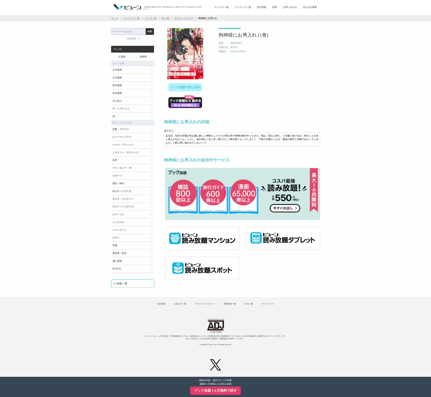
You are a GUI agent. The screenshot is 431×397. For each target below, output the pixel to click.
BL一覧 (165, 18)
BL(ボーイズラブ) (183, 18)
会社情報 (261, 7)
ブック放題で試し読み (185, 87)
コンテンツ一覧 (243, 7)
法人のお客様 (310, 7)
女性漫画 (117, 93)
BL (113, 116)
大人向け (117, 101)
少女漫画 (117, 77)
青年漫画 (117, 85)
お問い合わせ (290, 7)
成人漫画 (117, 261)
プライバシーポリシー (205, 304)
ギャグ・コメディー (123, 199)
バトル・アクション (123, 144)
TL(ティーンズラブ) (123, 206)
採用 (274, 7)
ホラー (116, 237)
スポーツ (117, 175)
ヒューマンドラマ (121, 137)
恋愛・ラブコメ (120, 129)
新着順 (143, 56)
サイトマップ (268, 304)
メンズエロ (118, 222)
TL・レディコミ (121, 108)
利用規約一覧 (230, 304)
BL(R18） (117, 268)
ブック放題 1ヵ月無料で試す (215, 390)
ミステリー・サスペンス (125, 152)
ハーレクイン (119, 230)
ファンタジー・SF (122, 168)
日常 (114, 160)
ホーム (114, 18)
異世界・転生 (119, 253)
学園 (114, 245)
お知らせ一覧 (180, 304)
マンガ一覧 (151, 18)
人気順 (121, 56)
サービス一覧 (221, 7)
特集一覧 (122, 283)
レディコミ (118, 214)
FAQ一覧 (249, 304)
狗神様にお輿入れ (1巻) (243, 35)
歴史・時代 (118, 183)
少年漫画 (117, 70)
